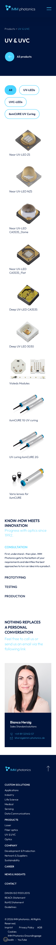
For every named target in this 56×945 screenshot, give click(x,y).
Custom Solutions (17, 784)
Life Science (12, 799)
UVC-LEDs (15, 102)
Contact (10, 883)
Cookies (12, 931)
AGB (39, 927)
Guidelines (10, 907)
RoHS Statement (14, 902)
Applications (12, 790)
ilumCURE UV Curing (22, 114)
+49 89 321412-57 (24, 733)
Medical (9, 804)
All (10, 90)
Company (11, 845)
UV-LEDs (29, 90)
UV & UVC (10, 834)
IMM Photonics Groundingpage (24, 935)
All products (24, 56)
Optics (8, 839)
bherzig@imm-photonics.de (30, 737)
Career (9, 866)
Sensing (9, 808)
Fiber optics (11, 829)
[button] (5, 939)
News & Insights (15, 874)
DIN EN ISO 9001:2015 (17, 893)
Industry (9, 794)
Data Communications (17, 813)
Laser (8, 825)
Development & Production (20, 850)
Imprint (9, 927)
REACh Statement (15, 897)
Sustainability (12, 860)
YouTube (22, 939)
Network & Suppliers (16, 855)
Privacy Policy (26, 927)
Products (11, 819)
